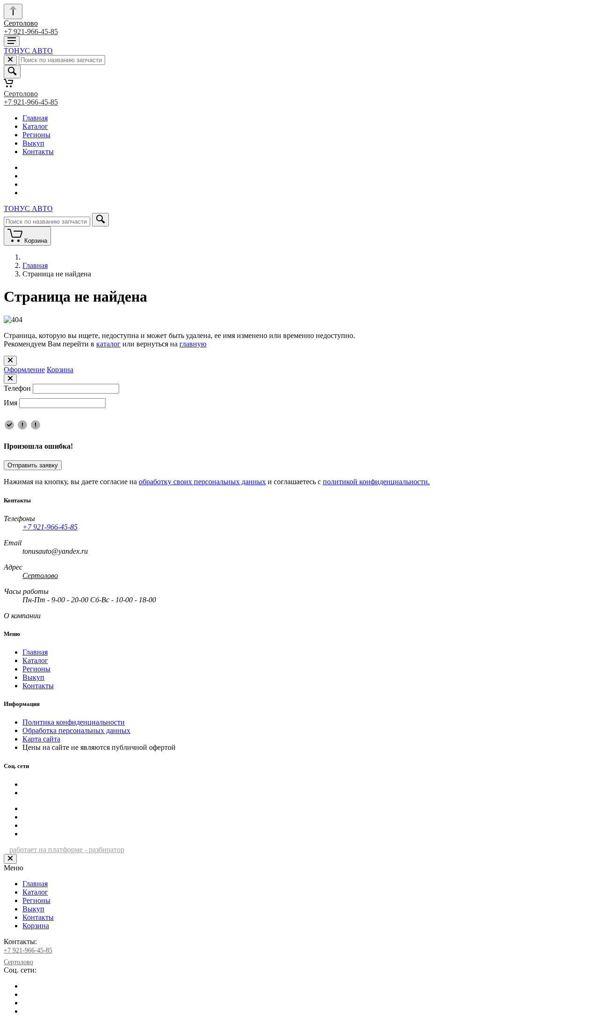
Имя (10, 403)
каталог (108, 344)
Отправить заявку (32, 465)
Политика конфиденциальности (73, 722)
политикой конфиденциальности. (376, 482)
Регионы (36, 135)
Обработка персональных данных (76, 730)
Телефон (17, 388)
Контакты (38, 151)
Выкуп (33, 143)
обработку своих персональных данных (202, 482)
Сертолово (21, 23)
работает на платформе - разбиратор (66, 850)
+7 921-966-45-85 (31, 31)
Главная (35, 118)
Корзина (60, 370)
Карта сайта (41, 739)
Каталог (35, 126)
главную (192, 344)
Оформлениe (24, 370)
